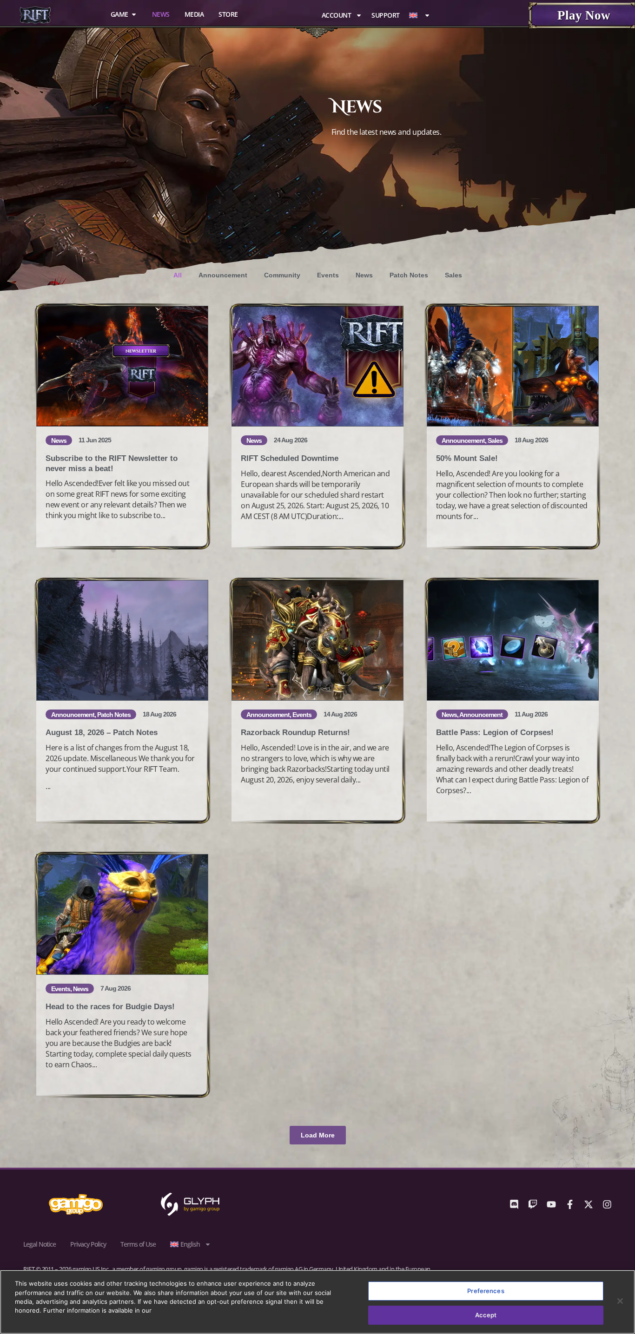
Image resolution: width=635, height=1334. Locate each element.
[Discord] (514, 1204)
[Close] (620, 1301)
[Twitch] (532, 1204)
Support (385, 15)
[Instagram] (607, 1204)
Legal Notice (39, 1244)
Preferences (485, 1291)
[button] (318, 1135)
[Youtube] (551, 1204)
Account (336, 15)
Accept (486, 1314)
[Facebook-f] (570, 1204)
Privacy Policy (88, 1244)
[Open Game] (134, 14)
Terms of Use (138, 1244)
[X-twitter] (588, 1204)
